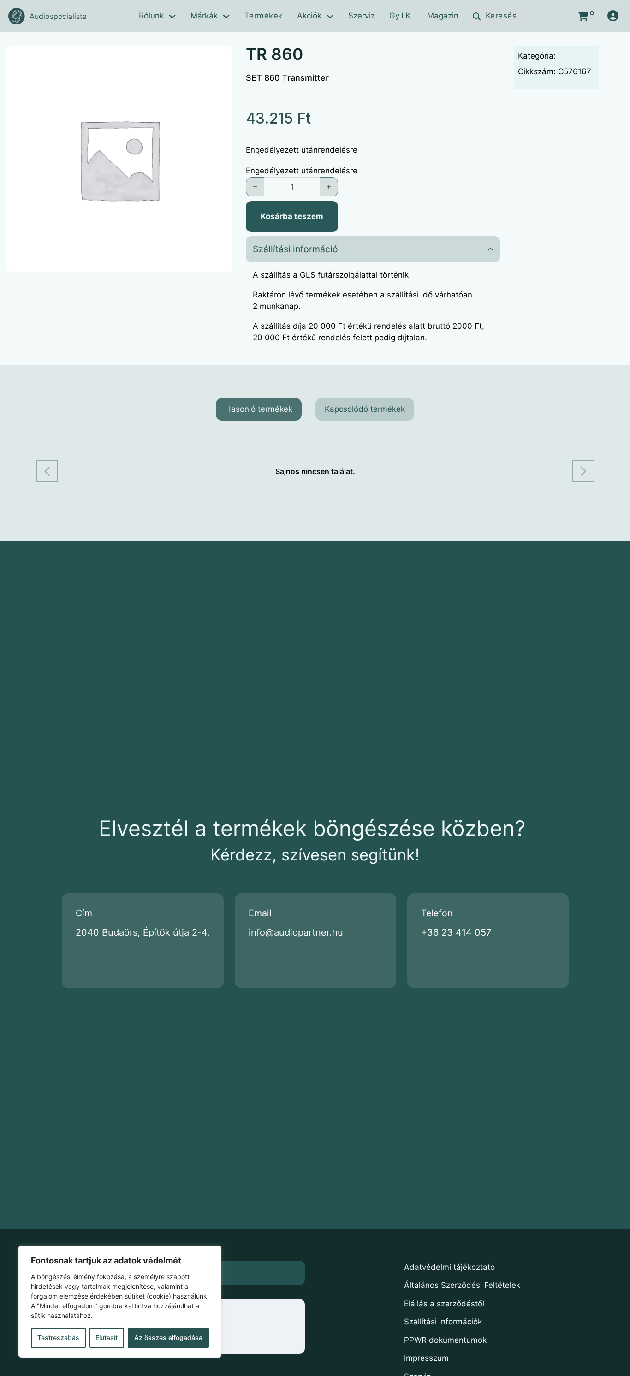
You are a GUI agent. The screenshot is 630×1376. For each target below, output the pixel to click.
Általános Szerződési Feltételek (462, 1285)
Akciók (309, 15)
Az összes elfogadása (168, 1337)
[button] (373, 249)
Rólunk (151, 15)
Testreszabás (58, 1337)
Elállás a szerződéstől (444, 1303)
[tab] (259, 409)
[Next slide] (583, 471)
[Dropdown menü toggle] (172, 16)
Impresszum (426, 1358)
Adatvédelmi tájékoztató (449, 1267)
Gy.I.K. (401, 15)
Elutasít (106, 1337)
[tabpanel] (315, 471)
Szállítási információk (443, 1321)
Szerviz (361, 15)
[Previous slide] (47, 471)
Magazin (442, 15)
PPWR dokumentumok (445, 1340)
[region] (119, 1302)
